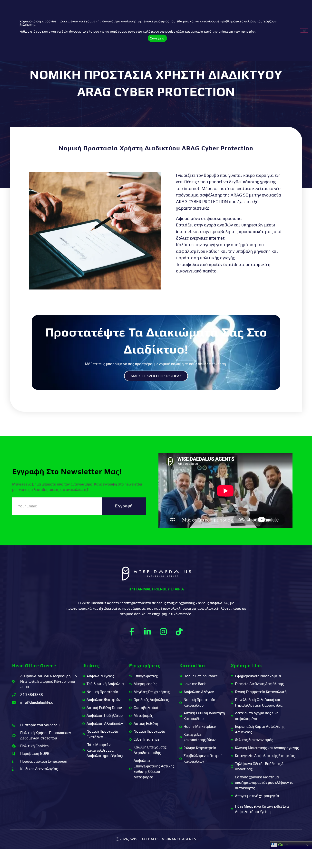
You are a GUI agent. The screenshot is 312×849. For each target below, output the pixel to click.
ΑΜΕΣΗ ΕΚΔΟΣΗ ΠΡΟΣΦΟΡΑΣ (156, 375)
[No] (304, 30)
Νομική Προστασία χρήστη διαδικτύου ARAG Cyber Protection (156, 148)
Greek (283, 845)
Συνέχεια (157, 38)
